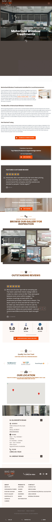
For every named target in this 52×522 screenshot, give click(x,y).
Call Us (10, 519)
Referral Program (33, 496)
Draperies (21, 494)
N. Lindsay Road (17, 456)
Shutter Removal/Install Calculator (39, 491)
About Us (7, 487)
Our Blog (7, 498)
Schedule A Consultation (26, 137)
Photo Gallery (8, 494)
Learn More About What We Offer (27, 338)
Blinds (20, 496)
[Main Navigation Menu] (48, 3)
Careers (6, 501)
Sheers (20, 491)
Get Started (27, 157)
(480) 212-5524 (15, 452)
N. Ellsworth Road (18, 420)
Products (21, 485)
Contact (31, 485)
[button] (39, 394)
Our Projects (8, 496)
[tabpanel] (26, 246)
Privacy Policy (21, 511)
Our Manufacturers (10, 489)
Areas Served (32, 494)
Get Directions (14, 431)
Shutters (21, 487)
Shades (20, 489)
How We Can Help (9, 491)
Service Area (32, 489)
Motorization (22, 498)
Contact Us (31, 487)
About (6, 485)
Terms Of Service (30, 511)
